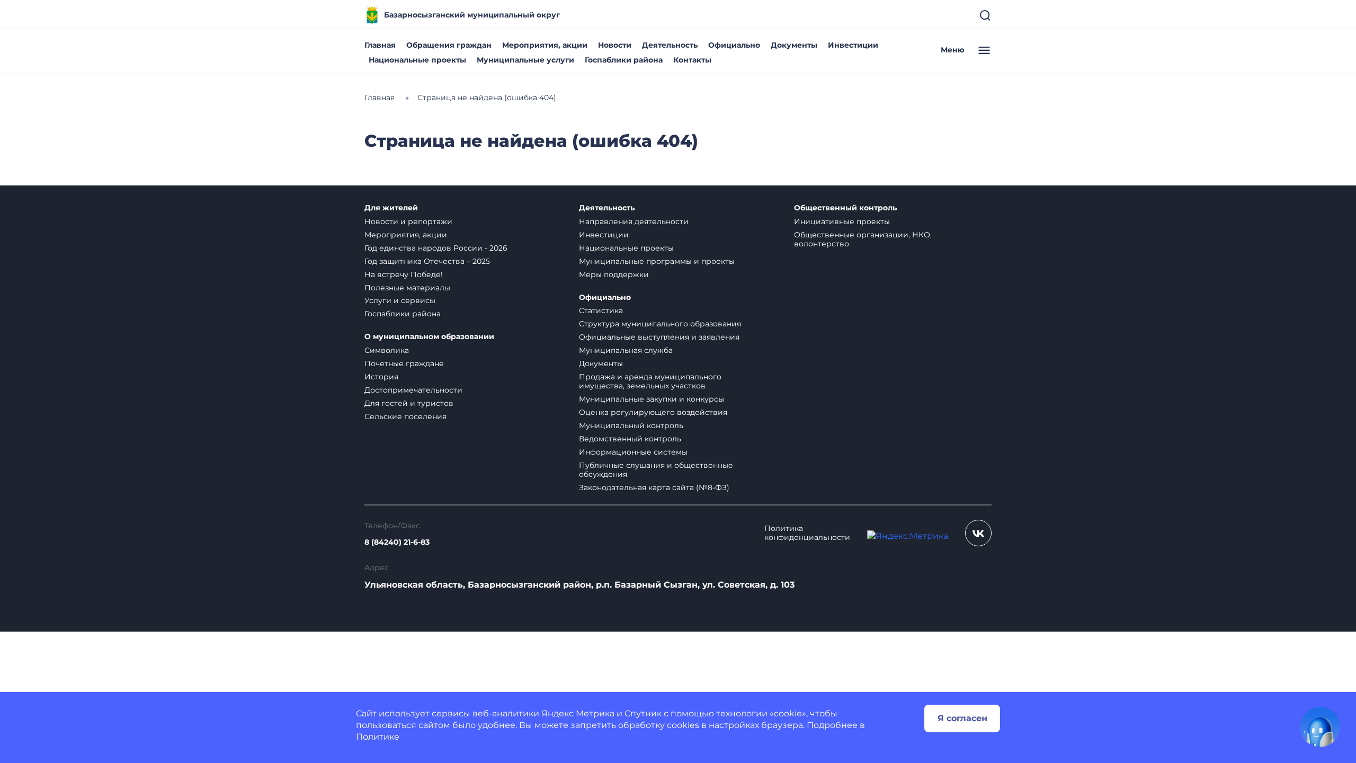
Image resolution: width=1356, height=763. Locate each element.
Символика (386, 350)
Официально (734, 45)
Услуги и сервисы (399, 300)
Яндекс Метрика (577, 713)
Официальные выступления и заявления (659, 337)
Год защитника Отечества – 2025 (427, 261)
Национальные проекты (417, 60)
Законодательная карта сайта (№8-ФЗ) (654, 487)
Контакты (692, 60)
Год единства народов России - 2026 (435, 248)
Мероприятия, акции (544, 45)
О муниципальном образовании (429, 336)
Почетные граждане (404, 363)
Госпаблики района (624, 60)
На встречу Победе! (403, 274)
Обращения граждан (449, 45)
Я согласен (962, 718)
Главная (380, 45)
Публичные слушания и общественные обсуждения (656, 469)
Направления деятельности (634, 221)
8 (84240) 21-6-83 (397, 542)
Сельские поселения (405, 416)
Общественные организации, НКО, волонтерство (863, 239)
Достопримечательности (413, 390)
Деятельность (670, 45)
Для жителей (391, 207)
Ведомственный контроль (630, 438)
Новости (614, 45)
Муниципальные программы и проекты (657, 261)
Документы (794, 45)
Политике (377, 737)
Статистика (601, 310)
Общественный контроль (845, 207)
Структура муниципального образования (660, 324)
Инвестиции (853, 45)
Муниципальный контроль (631, 425)
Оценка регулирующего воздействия (653, 412)
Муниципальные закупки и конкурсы (651, 399)
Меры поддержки (614, 274)
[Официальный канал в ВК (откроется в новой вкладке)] (978, 533)
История (381, 377)
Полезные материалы (407, 287)
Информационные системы (633, 452)
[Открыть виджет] (1320, 727)
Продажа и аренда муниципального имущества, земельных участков (650, 381)
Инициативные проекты (842, 221)
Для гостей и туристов (408, 403)
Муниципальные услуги (525, 60)
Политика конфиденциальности (807, 533)
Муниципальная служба (626, 350)
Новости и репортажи (408, 221)
